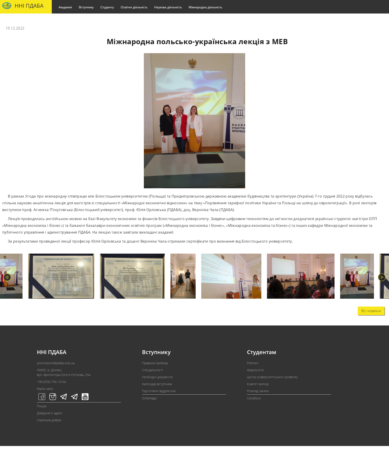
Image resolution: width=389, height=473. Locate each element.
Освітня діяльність (134, 7)
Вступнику (86, 7)
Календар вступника (157, 384)
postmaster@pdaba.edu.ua (56, 363)
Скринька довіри (49, 420)
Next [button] (382, 277)
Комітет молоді (258, 384)
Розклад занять (258, 391)
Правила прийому (155, 363)
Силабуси (254, 398)
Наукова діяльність (168, 7)
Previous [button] (7, 277)
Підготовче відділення (158, 391)
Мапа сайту (45, 389)
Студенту (107, 7)
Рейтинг (253, 363)
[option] (58, 277)
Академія (65, 7)
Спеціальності (152, 370)
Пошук (41, 406)
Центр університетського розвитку (272, 377)
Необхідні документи (157, 377)
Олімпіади (149, 398)
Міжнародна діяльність (205, 7)
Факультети (255, 370)
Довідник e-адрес (50, 413)
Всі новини (371, 310)
